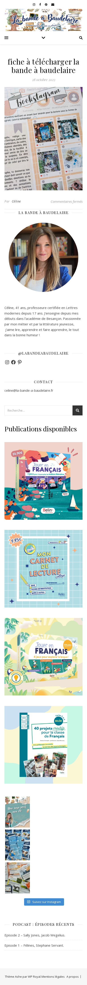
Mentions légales (53, 977)
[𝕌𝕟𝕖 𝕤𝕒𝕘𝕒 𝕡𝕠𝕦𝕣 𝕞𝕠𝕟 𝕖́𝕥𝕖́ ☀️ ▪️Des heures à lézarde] (17, 811)
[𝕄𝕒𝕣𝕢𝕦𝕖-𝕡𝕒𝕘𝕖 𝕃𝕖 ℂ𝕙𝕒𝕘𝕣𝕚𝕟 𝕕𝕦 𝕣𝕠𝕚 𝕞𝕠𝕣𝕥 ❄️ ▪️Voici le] (17, 845)
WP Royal (34, 977)
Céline (16, 201)
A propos (72, 977)
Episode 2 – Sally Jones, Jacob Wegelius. (34, 935)
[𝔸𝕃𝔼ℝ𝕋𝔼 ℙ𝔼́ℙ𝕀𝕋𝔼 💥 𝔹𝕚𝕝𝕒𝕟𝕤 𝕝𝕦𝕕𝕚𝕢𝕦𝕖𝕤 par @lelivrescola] (17, 877)
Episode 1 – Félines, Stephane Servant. (34, 945)
